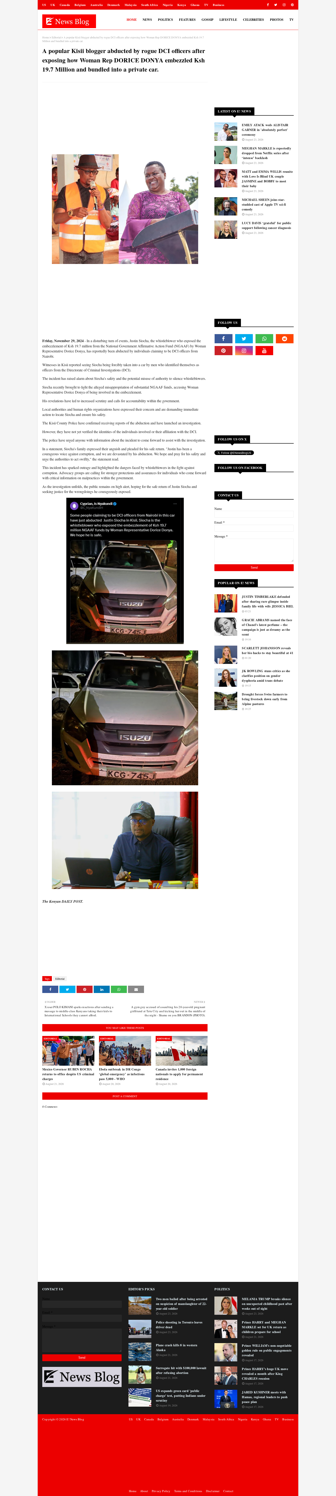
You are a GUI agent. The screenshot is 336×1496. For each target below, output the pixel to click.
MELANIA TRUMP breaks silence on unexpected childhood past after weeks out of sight (267, 1303)
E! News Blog (75, 1419)
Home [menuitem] (132, 19)
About (144, 1491)
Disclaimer (213, 1491)
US (44, 5)
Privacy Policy (161, 1491)
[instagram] (284, 5)
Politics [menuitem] (165, 19)
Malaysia (131, 5)
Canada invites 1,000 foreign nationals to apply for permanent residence (179, 1074)
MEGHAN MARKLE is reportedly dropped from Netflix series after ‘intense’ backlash (266, 153)
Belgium (80, 5)
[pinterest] (291, 5)
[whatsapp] (264, 338)
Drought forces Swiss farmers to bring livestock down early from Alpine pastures (264, 699)
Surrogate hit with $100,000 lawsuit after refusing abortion (181, 1370)
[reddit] (285, 338)
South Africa (149, 5)
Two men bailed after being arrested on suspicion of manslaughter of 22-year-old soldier (182, 1303)
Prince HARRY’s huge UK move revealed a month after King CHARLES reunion (265, 1373)
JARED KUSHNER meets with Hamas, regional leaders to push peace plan (265, 1397)
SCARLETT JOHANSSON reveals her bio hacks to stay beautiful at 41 (267, 650)
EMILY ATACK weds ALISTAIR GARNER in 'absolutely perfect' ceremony (265, 129)
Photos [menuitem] (276, 19)
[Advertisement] (125, 119)
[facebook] (267, 5)
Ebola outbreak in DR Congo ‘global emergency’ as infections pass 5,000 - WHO (121, 1074)
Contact (228, 1491)
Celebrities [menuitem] (253, 19)
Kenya (181, 5)
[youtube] (264, 350)
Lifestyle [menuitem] (228, 19)
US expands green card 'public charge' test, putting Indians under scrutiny (181, 1395)
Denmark (113, 5)
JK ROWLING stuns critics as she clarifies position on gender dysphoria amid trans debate (266, 675)
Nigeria (168, 5)
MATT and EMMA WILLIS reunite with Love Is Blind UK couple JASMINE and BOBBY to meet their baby (267, 178)
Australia (96, 5)
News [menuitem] (147, 19)
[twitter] (276, 5)
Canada (65, 5)
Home (45, 37)
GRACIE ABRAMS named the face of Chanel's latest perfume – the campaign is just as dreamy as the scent (267, 627)
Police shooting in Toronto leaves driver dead (179, 1324)
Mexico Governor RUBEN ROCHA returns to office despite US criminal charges (68, 1074)
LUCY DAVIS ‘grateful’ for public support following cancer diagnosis (266, 225)
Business (218, 5)
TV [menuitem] (291, 19)
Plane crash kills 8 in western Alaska (176, 1347)
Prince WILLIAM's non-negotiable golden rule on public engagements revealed (266, 1350)
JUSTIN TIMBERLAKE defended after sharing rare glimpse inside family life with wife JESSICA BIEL (267, 601)
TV (206, 5)
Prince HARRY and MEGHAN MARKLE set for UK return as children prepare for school (264, 1327)
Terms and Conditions (188, 1491)
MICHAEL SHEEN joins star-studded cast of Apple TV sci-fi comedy (264, 204)
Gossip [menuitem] (207, 19)
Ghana (195, 5)
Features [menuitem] (187, 19)
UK (53, 5)
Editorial (56, 37)
